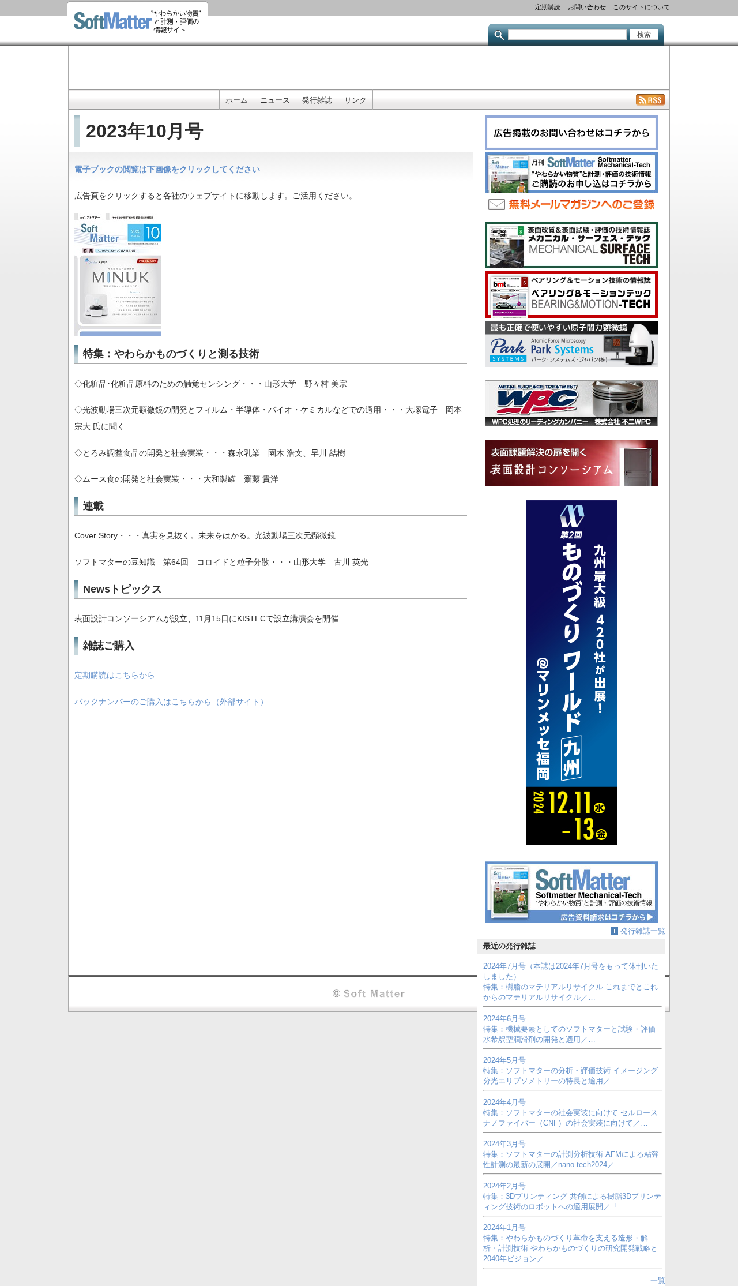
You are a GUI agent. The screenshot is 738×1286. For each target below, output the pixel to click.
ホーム (236, 100)
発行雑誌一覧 (642, 931)
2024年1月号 (504, 1227)
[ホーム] (137, 23)
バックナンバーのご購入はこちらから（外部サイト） (171, 701)
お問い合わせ (587, 6)
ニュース (275, 100)
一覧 (657, 1280)
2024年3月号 (504, 1143)
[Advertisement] (369, 66)
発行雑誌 (317, 100)
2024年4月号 (504, 1102)
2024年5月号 (504, 1060)
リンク (355, 100)
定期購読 (547, 6)
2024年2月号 (504, 1186)
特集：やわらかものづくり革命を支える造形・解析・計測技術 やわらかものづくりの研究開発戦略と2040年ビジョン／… (570, 1248)
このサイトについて (641, 6)
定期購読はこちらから (114, 675)
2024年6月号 (504, 1018)
